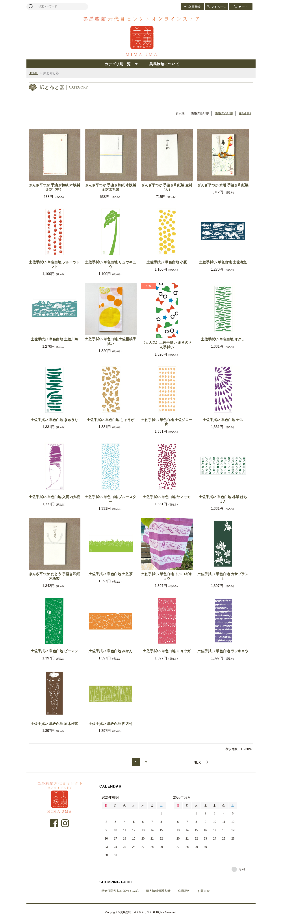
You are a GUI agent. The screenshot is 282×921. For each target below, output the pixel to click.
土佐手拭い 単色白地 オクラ (223, 339)
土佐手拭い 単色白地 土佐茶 (111, 574)
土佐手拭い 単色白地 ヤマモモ (167, 497)
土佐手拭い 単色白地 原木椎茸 (54, 723)
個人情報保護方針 (158, 890)
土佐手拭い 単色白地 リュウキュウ (110, 264)
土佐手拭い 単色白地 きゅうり (54, 420)
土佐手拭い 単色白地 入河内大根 (54, 497)
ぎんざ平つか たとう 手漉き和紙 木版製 (54, 576)
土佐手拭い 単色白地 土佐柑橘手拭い (110, 341)
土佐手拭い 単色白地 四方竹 (111, 723)
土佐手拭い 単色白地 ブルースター (110, 499)
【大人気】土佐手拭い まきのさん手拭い (167, 345)
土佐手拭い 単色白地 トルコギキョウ (166, 576)
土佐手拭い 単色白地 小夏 (167, 262)
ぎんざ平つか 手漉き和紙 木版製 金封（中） (54, 187)
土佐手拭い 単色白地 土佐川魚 (54, 339)
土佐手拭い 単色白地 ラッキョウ (223, 651)
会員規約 (184, 890)
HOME (33, 73)
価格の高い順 (224, 113)
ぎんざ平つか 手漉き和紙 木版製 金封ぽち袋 (110, 187)
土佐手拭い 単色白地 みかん (111, 651)
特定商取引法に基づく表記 (120, 890)
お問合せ (203, 890)
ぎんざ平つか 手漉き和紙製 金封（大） (166, 187)
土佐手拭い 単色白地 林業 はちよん (223, 499)
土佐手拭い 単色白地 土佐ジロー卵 (166, 422)
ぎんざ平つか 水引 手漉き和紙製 (223, 185)
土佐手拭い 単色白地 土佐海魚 (223, 262)
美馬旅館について (164, 64)
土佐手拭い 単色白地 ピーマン (54, 651)
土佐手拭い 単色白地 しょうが (110, 420)
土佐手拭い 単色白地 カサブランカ (223, 576)
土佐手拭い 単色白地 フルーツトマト (54, 264)
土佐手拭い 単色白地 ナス (223, 420)
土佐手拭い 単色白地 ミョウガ (167, 651)
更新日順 (245, 113)
